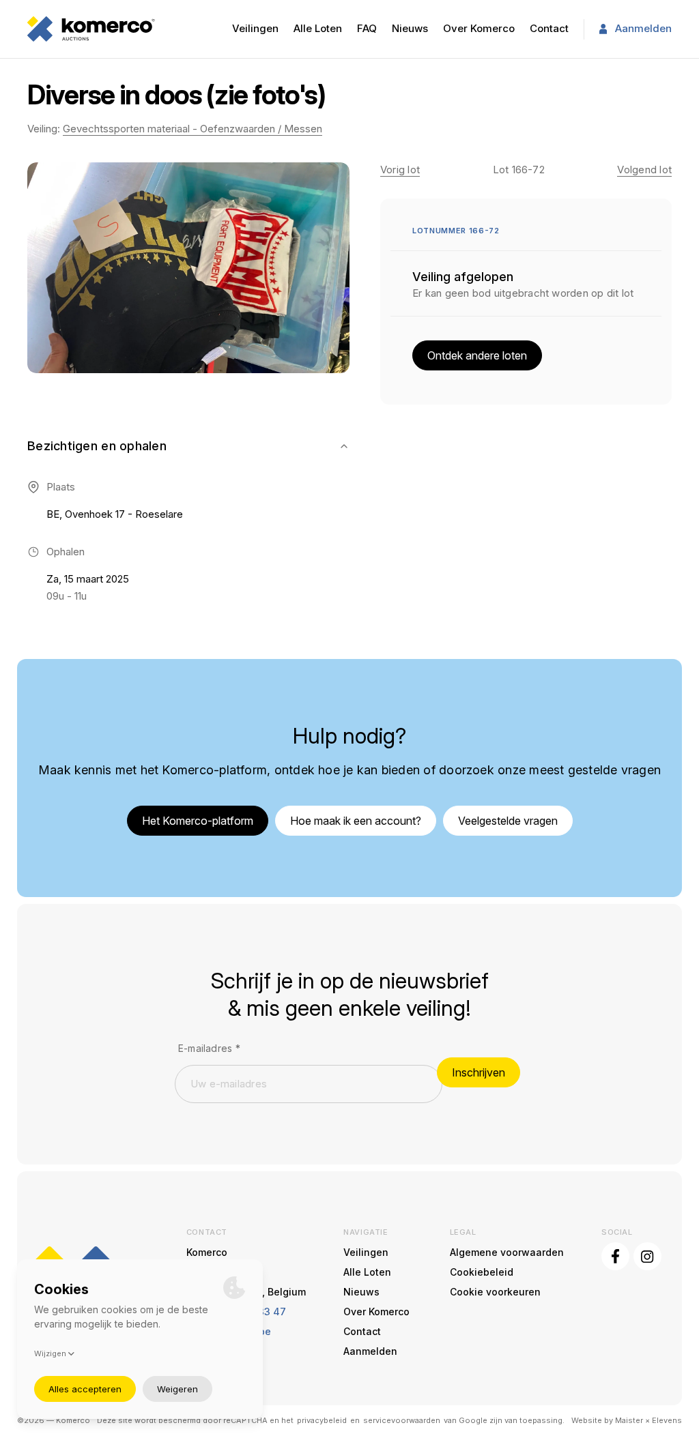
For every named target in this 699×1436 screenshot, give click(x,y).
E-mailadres (209, 1048)
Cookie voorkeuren (495, 1292)
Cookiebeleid (481, 1272)
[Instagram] (647, 1256)
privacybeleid (322, 1420)
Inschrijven (478, 1072)
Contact (549, 28)
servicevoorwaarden (401, 1420)
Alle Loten (318, 28)
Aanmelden (643, 28)
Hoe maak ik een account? (355, 820)
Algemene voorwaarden (507, 1252)
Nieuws (410, 28)
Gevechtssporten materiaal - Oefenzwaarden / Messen (192, 128)
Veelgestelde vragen (508, 820)
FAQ (367, 28)
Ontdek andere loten (477, 355)
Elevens (667, 1420)
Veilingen (255, 28)
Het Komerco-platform (197, 820)
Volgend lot (644, 169)
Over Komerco (479, 28)
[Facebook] (615, 1256)
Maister (629, 1420)
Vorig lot (400, 169)
